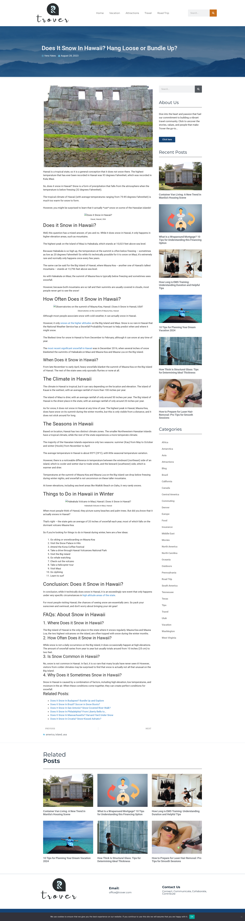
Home (100, 13)
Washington (168, 631)
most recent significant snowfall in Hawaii (70, 348)
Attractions (132, 13)
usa (65, 734)
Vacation (114, 13)
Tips (164, 605)
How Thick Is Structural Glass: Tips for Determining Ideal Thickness (178, 371)
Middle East (168, 533)
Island (58, 734)
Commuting (168, 501)
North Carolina (169, 553)
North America (169, 546)
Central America (170, 494)
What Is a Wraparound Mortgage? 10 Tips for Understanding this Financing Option (180, 239)
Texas (165, 598)
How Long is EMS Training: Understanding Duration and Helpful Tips (179, 285)
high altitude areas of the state (99, 595)
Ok (192, 916)
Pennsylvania (169, 572)
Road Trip (163, 13)
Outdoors (167, 566)
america (50, 734)
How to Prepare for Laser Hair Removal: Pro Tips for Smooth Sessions (176, 414)
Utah (164, 618)
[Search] (213, 13)
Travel (148, 13)
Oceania (166, 559)
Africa (165, 442)
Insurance (167, 527)
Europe (165, 514)
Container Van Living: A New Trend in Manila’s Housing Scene (180, 196)
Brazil (165, 474)
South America (170, 585)
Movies (166, 540)
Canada (166, 487)
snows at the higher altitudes (75, 323)
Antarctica (167, 448)
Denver (165, 507)
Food (164, 520)
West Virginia (169, 637)
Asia (164, 455)
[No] (241, 916)
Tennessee (168, 592)
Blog (164, 468)
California (167, 481)
